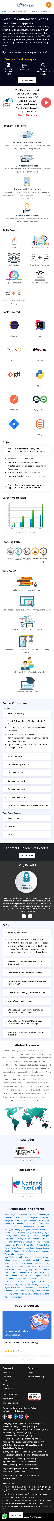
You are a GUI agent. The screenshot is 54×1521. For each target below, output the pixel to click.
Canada (29, 1263)
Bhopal (24, 1220)
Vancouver (37, 1294)
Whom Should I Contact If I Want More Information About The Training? (25, 1022)
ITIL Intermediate (10, 1478)
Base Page (10, 1214)
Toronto (8, 1294)
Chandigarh (9, 1223)
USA (29, 1294)
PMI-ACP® (34, 1468)
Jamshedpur (21, 1232)
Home (4, 12)
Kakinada (38, 1232)
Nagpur (8, 1245)
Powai (7, 1248)
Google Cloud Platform (13, 1448)
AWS (4, 1445)
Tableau (30, 1458)
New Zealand (22, 1281)
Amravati (8, 1217)
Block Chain (8, 1429)
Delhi (47, 1223)
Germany (45, 1266)
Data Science (31, 1465)
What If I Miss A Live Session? (20, 1001)
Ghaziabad (44, 1226)
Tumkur (8, 1251)
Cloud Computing (16, 1445)
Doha (13, 1266)
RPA (42, 1442)
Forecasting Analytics (12, 1439)
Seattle (46, 1287)
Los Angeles (35, 1275)
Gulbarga (17, 1229)
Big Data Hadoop (10, 1461)
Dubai (20, 1266)
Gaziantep (36, 1266)
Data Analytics (9, 1465)
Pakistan (8, 1284)
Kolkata (36, 1239)
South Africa (20, 1291)
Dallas (7, 1266)
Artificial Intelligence (34, 1423)
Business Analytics (28, 1461)
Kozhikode (9, 1239)
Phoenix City (25, 1284)
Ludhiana (8, 1242)
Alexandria (29, 1257)
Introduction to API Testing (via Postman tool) (28, 805)
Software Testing (16, 713)
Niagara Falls (35, 1281)
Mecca (46, 1275)
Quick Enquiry (27, 80)
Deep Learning (18, 1458)
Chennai (28, 1223)
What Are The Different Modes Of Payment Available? (27, 1033)
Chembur (19, 1223)
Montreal (27, 1278)
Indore (7, 1232)
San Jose (38, 1287)
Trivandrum (33, 1251)
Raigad (26, 1248)
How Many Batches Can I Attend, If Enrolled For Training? (27, 982)
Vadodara (45, 1251)
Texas (37, 1291)
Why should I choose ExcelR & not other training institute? (25, 962)
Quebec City (44, 1284)
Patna (46, 1245)
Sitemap (20, 1411)
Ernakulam (18, 1226)
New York (9, 1281)
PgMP (16, 1471)
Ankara (46, 1257)
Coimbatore (38, 1223)
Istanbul (15, 1272)
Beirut (46, 1260)
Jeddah (23, 1272)
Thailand (45, 1291)
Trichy (23, 1251)
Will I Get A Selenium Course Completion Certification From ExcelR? (25, 1011)
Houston (36, 1269)
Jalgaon (31, 1232)
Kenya (7, 1275)
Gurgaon (26, 1229)
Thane (16, 1251)
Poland (34, 1284)
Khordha (36, 1235)
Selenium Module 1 (16, 773)
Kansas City (44, 1272)
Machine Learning (10, 1426)
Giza (6, 1269)
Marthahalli (18, 1242)
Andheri (33, 1214)
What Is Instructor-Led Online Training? (25, 972)
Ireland (7, 1272)
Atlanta (7, 1260)
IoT (37, 1426)
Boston (8, 1263)
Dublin (27, 1266)
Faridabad (28, 1226)
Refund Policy (8, 1411)
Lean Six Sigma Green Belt (34, 1452)
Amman (38, 1257)
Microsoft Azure (33, 1445)
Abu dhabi (9, 1257)
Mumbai (37, 1242)
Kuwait (15, 1275)
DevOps (11, 826)
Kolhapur (45, 1235)
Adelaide (19, 1257)
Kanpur (7, 1235)
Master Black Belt (40, 1455)
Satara (38, 1248)
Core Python (13, 818)
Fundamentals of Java (18, 756)
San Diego (15, 1287)
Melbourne (9, 1278)
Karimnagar (25, 1235)
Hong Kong (27, 1269)
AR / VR (23, 1426)
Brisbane (15, 1263)
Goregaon (9, 1229)
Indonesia (45, 1269)
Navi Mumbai (17, 1245)
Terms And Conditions (12, 1408)
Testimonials (24, 69)
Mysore (46, 1242)
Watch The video (27, 115)
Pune (13, 1248)
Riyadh (7, 1287)
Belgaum (45, 1217)
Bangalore (9, 1220)
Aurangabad (33, 1217)
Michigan (18, 1278)
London (23, 1275)
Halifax (12, 1269)
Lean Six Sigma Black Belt (14, 1455)
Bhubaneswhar (34, 1220)
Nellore (40, 1245)
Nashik (33, 1245)
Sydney (30, 1291)
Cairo (22, 1263)
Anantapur (20, 1217)
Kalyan (46, 1232)
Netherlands (44, 1278)
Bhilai (17, 1220)
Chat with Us (15, 1515)
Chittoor (45, 1220)
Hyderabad (44, 1229)
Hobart (18, 1269)
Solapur (46, 1248)
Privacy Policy (30, 1408)
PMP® (25, 1468)
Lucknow (45, 1239)
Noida (26, 1245)
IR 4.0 (31, 1426)
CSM (23, 1471)
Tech (9, 12)
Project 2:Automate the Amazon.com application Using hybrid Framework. (24, 486)
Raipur (19, 1248)
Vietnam (8, 1297)
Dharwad (8, 1226)
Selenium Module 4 (16, 797)
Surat (32, 1248)
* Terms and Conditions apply (19, 59)
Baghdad (26, 1260)
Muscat (35, 1278)
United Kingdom (19, 1294)
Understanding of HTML (18, 764)
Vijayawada (9, 1254)
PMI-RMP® (7, 1471)
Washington (17, 1297)
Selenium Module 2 (16, 781)
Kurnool (19, 1239)
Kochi (27, 1239)
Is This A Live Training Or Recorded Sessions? (27, 992)
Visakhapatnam (21, 1254)
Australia (16, 1260)
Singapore (9, 1291)
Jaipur (13, 1232)
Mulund (29, 1242)
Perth (15, 1284)
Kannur (15, 1235)
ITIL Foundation (32, 1475)
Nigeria (46, 1281)
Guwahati (35, 1229)
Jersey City (32, 1272)
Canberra (37, 1263)
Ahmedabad (22, 1214)
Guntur (36, 1226)
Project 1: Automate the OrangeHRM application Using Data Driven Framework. (26, 450)
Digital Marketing (31, 1442)
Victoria (46, 1294)
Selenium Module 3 (16, 789)
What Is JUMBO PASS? (17, 932)
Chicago (45, 1263)
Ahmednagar (44, 1214)
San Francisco (27, 1287)
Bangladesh (37, 1260)
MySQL (11, 834)
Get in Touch (27, 855)
